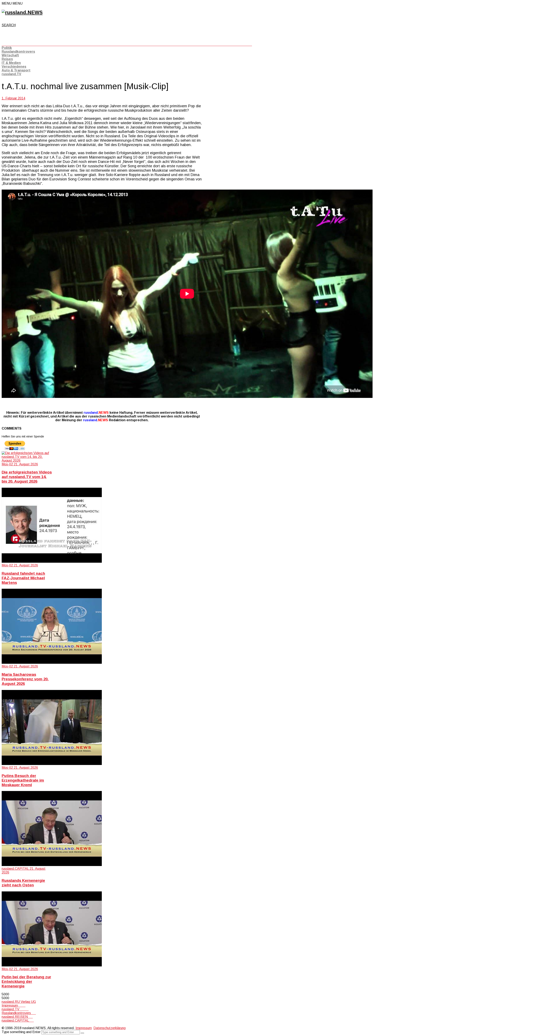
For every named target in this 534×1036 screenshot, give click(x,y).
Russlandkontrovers (18, 51)
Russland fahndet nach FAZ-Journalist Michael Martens (23, 578)
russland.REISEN (17, 1017)
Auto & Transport (16, 70)
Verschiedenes (14, 66)
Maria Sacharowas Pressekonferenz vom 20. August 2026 (25, 679)
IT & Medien (11, 63)
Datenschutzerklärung (109, 1028)
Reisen (7, 59)
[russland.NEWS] (22, 12)
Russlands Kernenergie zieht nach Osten (23, 882)
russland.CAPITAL (18, 1020)
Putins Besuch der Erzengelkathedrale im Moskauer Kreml (23, 780)
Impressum (13, 1005)
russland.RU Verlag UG (19, 1002)
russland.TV (11, 74)
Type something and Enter (21, 1032)
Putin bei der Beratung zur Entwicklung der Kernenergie (26, 981)
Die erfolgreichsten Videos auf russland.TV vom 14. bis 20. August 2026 (27, 477)
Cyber (6, 1024)
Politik (7, 48)
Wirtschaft (10, 55)
